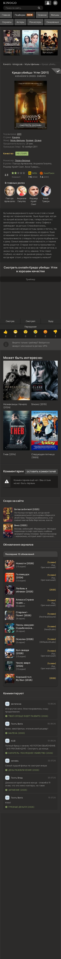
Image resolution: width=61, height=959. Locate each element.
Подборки (20, 14)
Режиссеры (35, 22)
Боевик (30, 140)
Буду (51, 321)
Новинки (42, 14)
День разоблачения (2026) (23, 770)
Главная (6, 14)
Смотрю (10, 321)
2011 (19, 134)
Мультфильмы (32, 64)
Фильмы (55, 14)
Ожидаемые (53, 22)
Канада (16, 137)
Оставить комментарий (41, 471)
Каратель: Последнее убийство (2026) (30, 753)
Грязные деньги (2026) (21, 807)
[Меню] (55, 2)
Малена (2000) (16, 733)
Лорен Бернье (22, 160)
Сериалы (7, 22)
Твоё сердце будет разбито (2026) (28, 716)
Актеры (20, 22)
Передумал (30, 326)
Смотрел (30, 321)
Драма (37, 140)
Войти (48, 3)
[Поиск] (39, 8)
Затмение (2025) (17, 790)
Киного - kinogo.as (13, 64)
